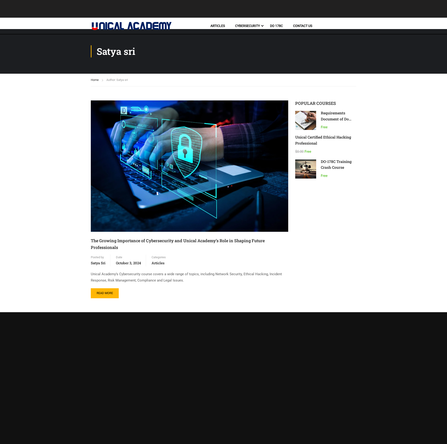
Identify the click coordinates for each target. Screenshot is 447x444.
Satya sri (98, 263)
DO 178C (276, 26)
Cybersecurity (247, 26)
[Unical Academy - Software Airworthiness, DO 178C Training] (131, 25)
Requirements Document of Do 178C (335, 118)
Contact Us (302, 26)
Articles (217, 26)
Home (95, 80)
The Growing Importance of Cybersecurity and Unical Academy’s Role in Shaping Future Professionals (178, 244)
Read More (107, 291)
